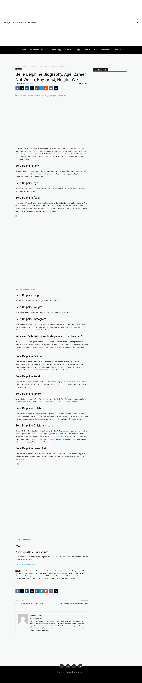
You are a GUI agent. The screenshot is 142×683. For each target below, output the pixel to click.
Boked (32, 571)
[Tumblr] (37, 88)
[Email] (32, 88)
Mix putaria (43, 573)
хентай (58, 578)
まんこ (80, 578)
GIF (83, 571)
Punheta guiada (29, 576)
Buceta (38, 571)
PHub (81, 573)
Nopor (71, 573)
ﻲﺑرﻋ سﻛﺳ (65, 578)
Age (23, 571)
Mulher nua (63, 573)
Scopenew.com (24, 564)
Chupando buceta (48, 571)
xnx (73, 576)
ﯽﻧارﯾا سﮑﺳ (73, 578)
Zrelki (52, 578)
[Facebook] (17, 88)
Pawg (76, 573)
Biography (24, 66)
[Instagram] (68, 666)
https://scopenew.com (36, 618)
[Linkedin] (27, 88)
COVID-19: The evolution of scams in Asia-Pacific (30, 605)
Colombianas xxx (65, 571)
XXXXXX (46, 578)
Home (17, 66)
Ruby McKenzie (22, 83)
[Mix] (46, 88)
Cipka (56, 571)
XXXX (34, 578)
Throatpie (54, 576)
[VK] (51, 88)
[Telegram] (41, 88)
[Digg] (56, 88)
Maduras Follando (21, 573)
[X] (22, 88)
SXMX (47, 576)
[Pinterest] (74, 666)
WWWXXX (67, 576)
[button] (138, 23)
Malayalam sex (33, 573)
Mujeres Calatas (53, 573)
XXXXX (39, 578)
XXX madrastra (20, 578)
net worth (59, 436)
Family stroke (76, 571)
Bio (27, 571)
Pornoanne (19, 576)
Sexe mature (40, 576)
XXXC (28, 578)
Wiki (61, 576)
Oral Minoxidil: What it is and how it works (74, 604)
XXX (77, 576)
